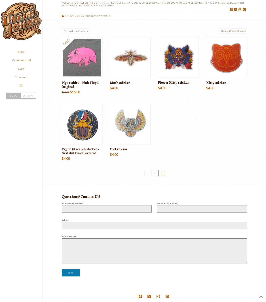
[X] (236, 10)
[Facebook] (232, 10)
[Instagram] (240, 10)
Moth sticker (120, 82)
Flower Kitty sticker (173, 82)
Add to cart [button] (131, 71)
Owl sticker (118, 149)
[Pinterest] (245, 10)
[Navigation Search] (21, 86)
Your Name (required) (73, 203)
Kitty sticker (216, 82)
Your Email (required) (168, 203)
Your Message (69, 236)
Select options (83, 71)
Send (70, 272)
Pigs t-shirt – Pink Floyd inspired (80, 84)
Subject (65, 219)
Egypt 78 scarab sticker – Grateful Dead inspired (80, 151)
